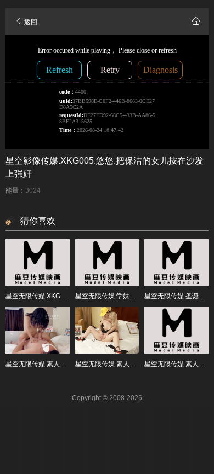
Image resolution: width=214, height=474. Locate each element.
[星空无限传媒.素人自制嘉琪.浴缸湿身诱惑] (37, 330)
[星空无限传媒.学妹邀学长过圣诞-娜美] (107, 262)
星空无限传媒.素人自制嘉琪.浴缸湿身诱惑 (66, 364)
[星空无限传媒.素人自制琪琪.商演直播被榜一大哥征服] (107, 330)
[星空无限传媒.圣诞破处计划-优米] (176, 262)
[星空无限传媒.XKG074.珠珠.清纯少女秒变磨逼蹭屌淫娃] (37, 262)
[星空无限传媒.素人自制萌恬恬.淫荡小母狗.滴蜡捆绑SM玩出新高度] (176, 330)
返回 (29, 22)
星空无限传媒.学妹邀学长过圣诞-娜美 (129, 296)
